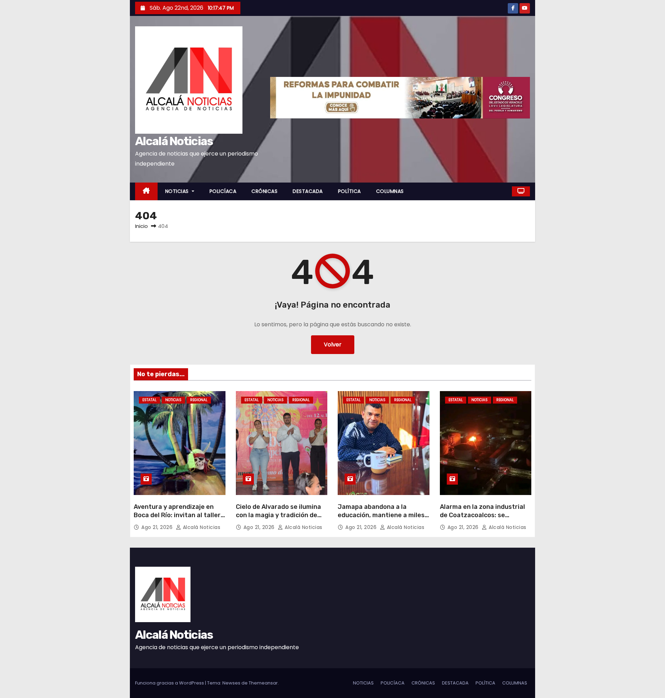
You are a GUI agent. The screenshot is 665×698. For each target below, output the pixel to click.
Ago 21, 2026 (157, 527)
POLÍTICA (349, 191)
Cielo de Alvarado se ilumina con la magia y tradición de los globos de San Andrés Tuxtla (278, 519)
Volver (333, 344)
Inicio (141, 226)
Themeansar (263, 683)
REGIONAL (198, 400)
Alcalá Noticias (174, 141)
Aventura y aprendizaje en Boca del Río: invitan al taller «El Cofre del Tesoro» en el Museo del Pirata (177, 519)
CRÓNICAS (264, 191)
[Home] (146, 191)
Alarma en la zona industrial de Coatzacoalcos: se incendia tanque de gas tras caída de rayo (482, 519)
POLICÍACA (223, 191)
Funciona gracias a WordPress (170, 683)
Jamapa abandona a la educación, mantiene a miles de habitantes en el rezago (381, 515)
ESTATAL (149, 400)
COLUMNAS (390, 191)
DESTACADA (308, 191)
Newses (231, 683)
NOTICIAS (177, 191)
